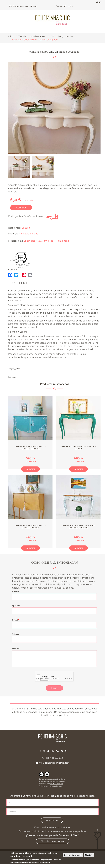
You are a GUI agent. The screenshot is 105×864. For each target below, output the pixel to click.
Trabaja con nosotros (52, 841)
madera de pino (29, 233)
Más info (89, 855)
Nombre (15, 591)
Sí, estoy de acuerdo (73, 855)
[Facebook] (10, 275)
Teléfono (15, 634)
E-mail (15, 620)
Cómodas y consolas (62, 36)
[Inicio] (52, 20)
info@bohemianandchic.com (24, 6)
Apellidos (16, 606)
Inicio (11, 36)
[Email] (30, 275)
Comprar (21, 207)
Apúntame (52, 820)
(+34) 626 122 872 (65, 6)
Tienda (22, 36)
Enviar (54, 688)
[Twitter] (16, 275)
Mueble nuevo (38, 36)
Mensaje (15, 648)
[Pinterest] (24, 275)
